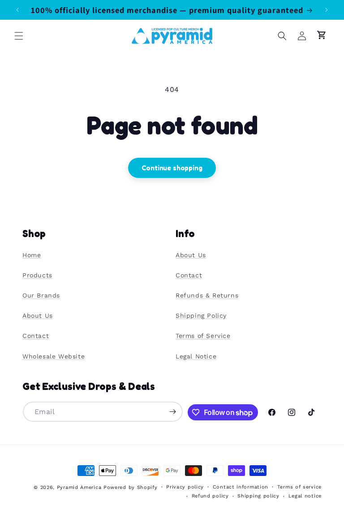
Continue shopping (172, 168)
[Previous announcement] (17, 10)
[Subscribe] (173, 411)
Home (31, 255)
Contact (35, 335)
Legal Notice (196, 356)
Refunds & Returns (207, 295)
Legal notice (305, 496)
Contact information (240, 487)
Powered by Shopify (130, 487)
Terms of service (299, 487)
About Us (37, 315)
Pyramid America (79, 487)
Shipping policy (258, 496)
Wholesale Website (53, 356)
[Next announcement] (326, 10)
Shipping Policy (201, 315)
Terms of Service (203, 335)
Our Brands (41, 295)
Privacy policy (185, 487)
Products (37, 275)
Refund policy (210, 496)
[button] (19, 36)
